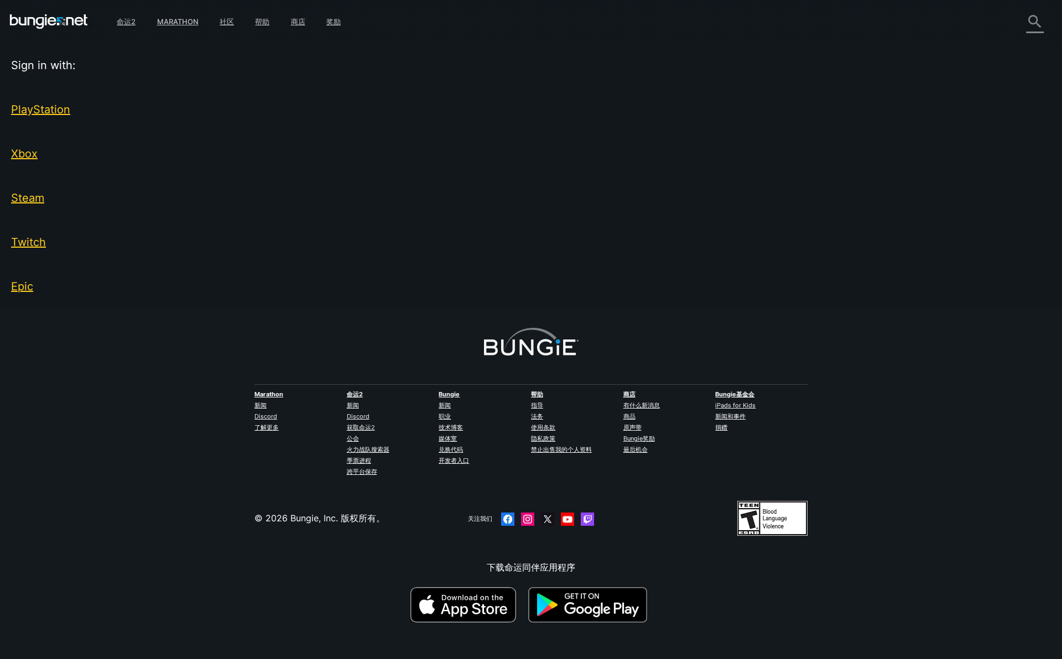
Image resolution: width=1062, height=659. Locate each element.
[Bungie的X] (547, 519)
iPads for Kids (735, 405)
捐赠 (721, 427)
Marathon (178, 21)
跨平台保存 (362, 471)
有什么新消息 (641, 405)
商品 (629, 416)
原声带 (632, 427)
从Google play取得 (590, 605)
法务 (537, 416)
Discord (265, 416)
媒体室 (448, 438)
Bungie (449, 394)
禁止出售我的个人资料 (561, 449)
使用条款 (543, 427)
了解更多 (266, 427)
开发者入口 (454, 460)
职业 (445, 416)
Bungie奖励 (639, 438)
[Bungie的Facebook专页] (507, 519)
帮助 (262, 21)
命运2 (126, 21)
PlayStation (40, 109)
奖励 (333, 21)
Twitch (28, 242)
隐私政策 (543, 438)
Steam (27, 198)
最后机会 (635, 449)
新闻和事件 (730, 416)
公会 (353, 438)
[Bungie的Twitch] (587, 519)
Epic (22, 286)
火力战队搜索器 (368, 449)
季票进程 (359, 460)
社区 (227, 21)
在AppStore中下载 (467, 605)
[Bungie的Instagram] (527, 519)
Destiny (48, 21)
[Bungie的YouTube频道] (567, 519)
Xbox (24, 153)
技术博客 (451, 427)
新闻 (260, 405)
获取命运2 (361, 427)
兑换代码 (451, 449)
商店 (298, 21)
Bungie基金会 (734, 394)
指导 (537, 405)
